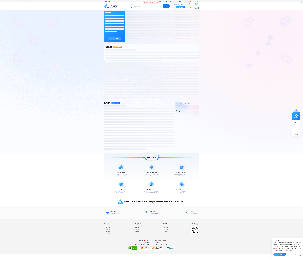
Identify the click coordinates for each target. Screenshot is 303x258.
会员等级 (166, 227)
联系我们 (108, 227)
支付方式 (137, 229)
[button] (108, 1)
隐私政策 (137, 227)
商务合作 (166, 231)
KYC (137, 233)
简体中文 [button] (196, 1)
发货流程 (108, 229)
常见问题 (166, 229)
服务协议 (137, 231)
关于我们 (108, 233)
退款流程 (108, 231)
